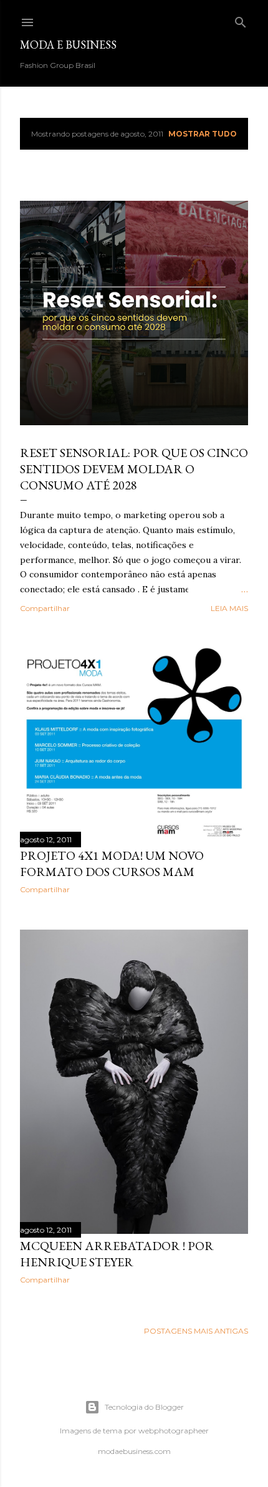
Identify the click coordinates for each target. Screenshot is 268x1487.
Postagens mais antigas (196, 1330)
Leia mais (229, 608)
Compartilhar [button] (45, 608)
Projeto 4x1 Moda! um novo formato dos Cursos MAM (112, 863)
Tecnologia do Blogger (144, 1407)
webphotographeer (173, 1430)
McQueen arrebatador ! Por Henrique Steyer (117, 1254)
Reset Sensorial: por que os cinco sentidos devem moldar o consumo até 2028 (134, 469)
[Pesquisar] (240, 19)
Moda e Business (68, 44)
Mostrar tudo (202, 133)
